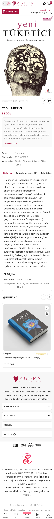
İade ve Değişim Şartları (15, 510)
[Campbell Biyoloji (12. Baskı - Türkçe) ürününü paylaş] (47, 313)
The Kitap (19, 153)
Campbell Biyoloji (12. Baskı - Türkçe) (21, 357)
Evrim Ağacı (11, 469)
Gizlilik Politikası (39, 473)
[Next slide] (49, 297)
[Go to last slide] (43, 297)
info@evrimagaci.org (41, 12)
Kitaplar (18, 161)
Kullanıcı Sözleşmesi (24, 491)
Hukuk (18, 164)
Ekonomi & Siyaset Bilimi (34, 161)
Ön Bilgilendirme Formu (39, 510)
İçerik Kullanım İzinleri (35, 476)
